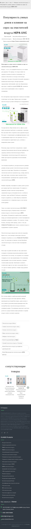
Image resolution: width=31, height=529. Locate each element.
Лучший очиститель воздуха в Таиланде (12, 343)
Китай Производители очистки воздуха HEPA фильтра (13, 353)
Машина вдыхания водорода (8, 495)
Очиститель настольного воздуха (9, 454)
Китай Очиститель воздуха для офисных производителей (12, 348)
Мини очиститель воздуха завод (10, 333)
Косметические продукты (8, 497)
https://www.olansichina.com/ (20, 41)
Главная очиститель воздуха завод (10, 326)
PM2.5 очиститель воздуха (8, 449)
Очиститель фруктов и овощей (9, 492)
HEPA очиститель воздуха (8, 466)
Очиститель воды (6, 485)
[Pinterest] (7, 432)
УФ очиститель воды (7, 490)
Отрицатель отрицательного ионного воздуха (12, 459)
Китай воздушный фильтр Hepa (10, 340)
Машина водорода (6, 473)
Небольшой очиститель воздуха (9, 461)
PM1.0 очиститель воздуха (8, 447)
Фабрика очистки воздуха (8, 336)
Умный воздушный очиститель (9, 445)
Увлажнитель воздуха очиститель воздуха (11, 457)
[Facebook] (2, 432)
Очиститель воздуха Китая (9, 323)
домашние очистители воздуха (11, 155)
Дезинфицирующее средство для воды (10, 483)
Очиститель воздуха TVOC (8, 464)
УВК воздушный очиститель (8, 471)
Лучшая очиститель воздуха (9, 330)
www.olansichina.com (8, 519)
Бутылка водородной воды (8, 480)
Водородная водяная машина (8, 478)
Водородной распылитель (8, 476)
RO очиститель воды (7, 488)
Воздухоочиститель (6, 442)
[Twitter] (4, 432)
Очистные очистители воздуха (12, 306)
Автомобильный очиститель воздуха (10, 452)
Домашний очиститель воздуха (9, 469)
